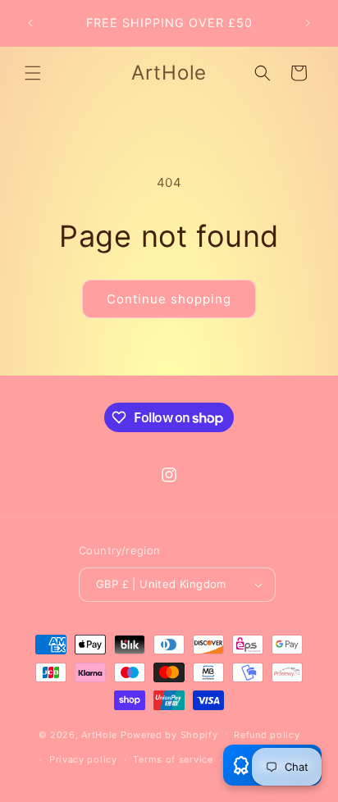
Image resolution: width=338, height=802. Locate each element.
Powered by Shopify (169, 734)
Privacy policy (83, 759)
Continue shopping (169, 299)
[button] (33, 73)
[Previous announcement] (30, 23)
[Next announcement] (308, 23)
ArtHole (99, 734)
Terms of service (172, 759)
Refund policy (266, 734)
